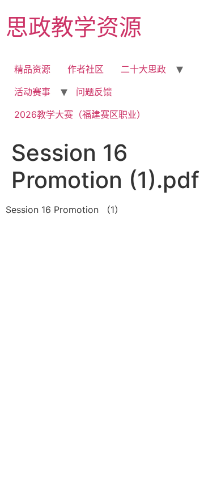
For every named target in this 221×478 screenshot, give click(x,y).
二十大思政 (143, 69)
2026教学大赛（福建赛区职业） (80, 114)
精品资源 (32, 69)
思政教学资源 (74, 27)
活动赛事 (32, 91)
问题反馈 (94, 91)
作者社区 (85, 69)
